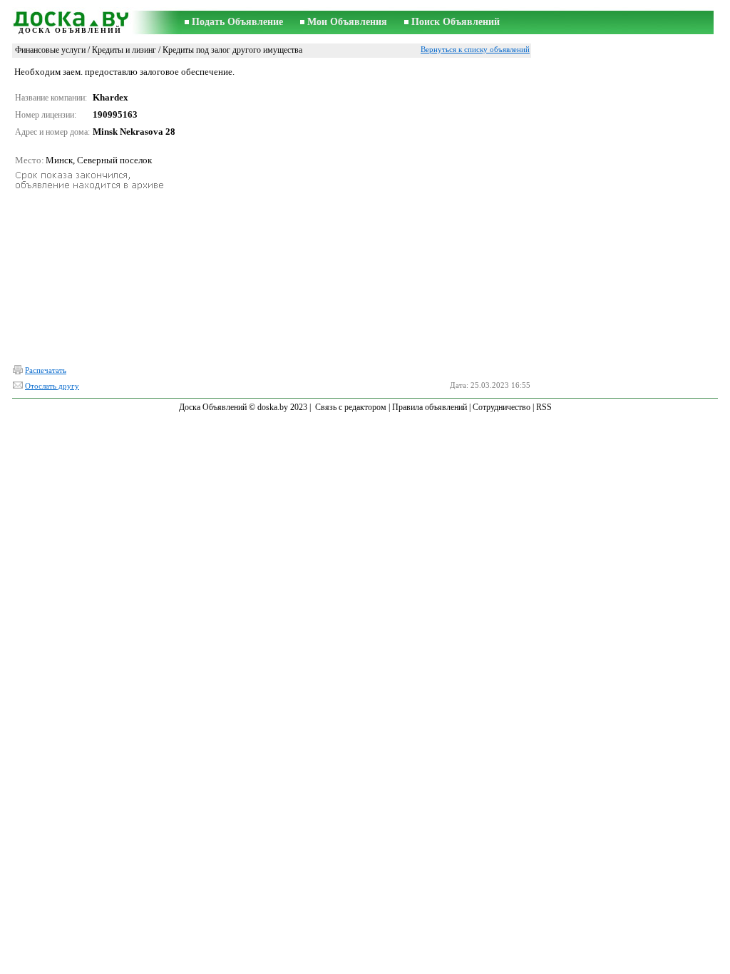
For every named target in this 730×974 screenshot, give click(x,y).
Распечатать (45, 370)
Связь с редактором (350, 407)
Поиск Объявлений (455, 21)
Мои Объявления (347, 21)
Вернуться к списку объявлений (475, 49)
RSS (544, 407)
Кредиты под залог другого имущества (232, 50)
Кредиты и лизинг (124, 50)
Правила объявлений (429, 407)
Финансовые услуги (50, 50)
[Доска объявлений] (70, 16)
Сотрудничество (501, 407)
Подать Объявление (237, 21)
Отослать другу (52, 385)
